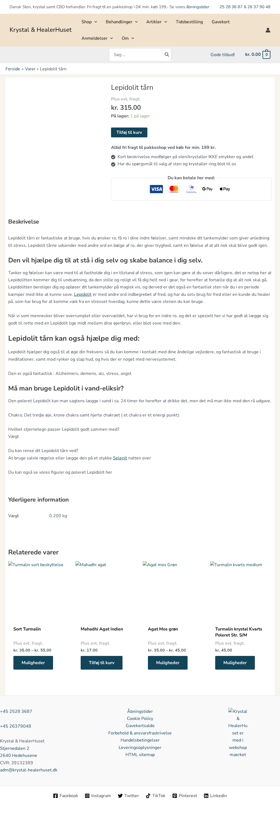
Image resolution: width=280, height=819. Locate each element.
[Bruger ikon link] (268, 30)
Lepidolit (83, 294)
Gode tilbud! (223, 55)
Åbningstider (140, 711)
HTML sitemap (140, 755)
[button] (94, 22)
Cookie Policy (140, 719)
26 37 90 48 (258, 7)
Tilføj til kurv (129, 132)
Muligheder (33, 663)
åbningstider (197, 7)
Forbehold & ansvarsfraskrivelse (140, 733)
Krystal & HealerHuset (41, 30)
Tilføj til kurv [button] (101, 663)
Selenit (120, 458)
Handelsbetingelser (140, 740)
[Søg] (167, 54)
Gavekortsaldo (140, 726)
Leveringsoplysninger (140, 748)
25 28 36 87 (232, 7)
